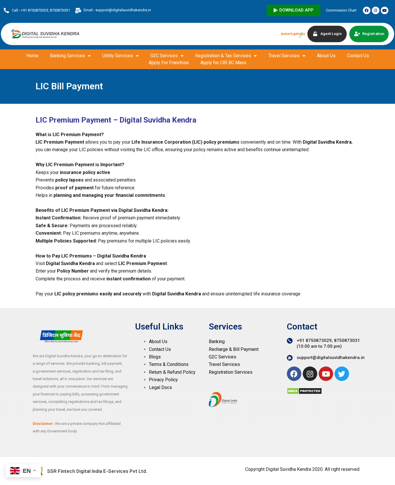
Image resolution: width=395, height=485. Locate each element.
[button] (293, 10)
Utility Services (117, 55)
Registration (373, 34)
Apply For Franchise (169, 62)
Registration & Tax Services (223, 55)
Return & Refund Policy (172, 372)
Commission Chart (341, 10)
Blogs (155, 357)
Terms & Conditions (169, 364)
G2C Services (164, 55)
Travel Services (284, 55)
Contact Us (358, 55)
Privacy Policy (163, 379)
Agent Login (331, 34)
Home (32, 55)
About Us (326, 55)
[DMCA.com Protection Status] (304, 390)
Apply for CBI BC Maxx (223, 62)
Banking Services (67, 55)
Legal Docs (160, 387)
